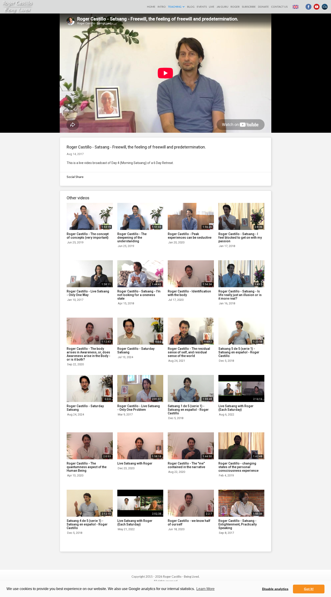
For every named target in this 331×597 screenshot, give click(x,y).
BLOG (191, 6)
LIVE (211, 6)
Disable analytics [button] (275, 589)
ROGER (235, 6)
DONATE (263, 6)
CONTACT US (279, 6)
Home (151, 6)
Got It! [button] (309, 589)
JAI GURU (222, 6)
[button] (176, 6)
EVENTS (202, 6)
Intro (162, 6)
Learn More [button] (205, 589)
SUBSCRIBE (249, 6)
